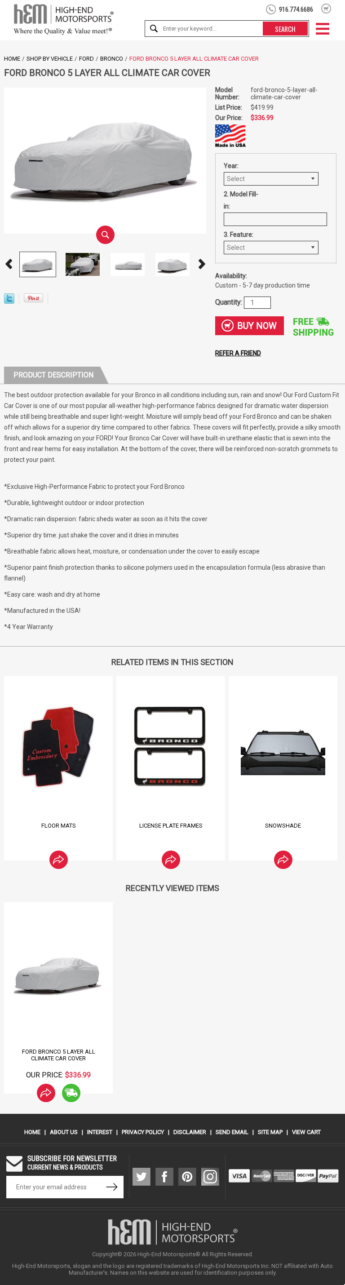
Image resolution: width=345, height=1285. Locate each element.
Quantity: (229, 301)
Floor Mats (58, 825)
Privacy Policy (143, 1132)
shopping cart (326, 8)
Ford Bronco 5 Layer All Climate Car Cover (58, 1055)
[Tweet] (9, 301)
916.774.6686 (296, 9)
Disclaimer (189, 1132)
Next (201, 264)
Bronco (111, 58)
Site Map (270, 1132)
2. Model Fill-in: (241, 200)
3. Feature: (238, 234)
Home (12, 58)
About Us (64, 1132)
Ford (86, 58)
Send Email (232, 1132)
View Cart (306, 1132)
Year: (231, 165)
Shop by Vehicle (50, 58)
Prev (8, 264)
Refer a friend (238, 353)
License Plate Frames (171, 825)
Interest (99, 1132)
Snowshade (283, 825)
